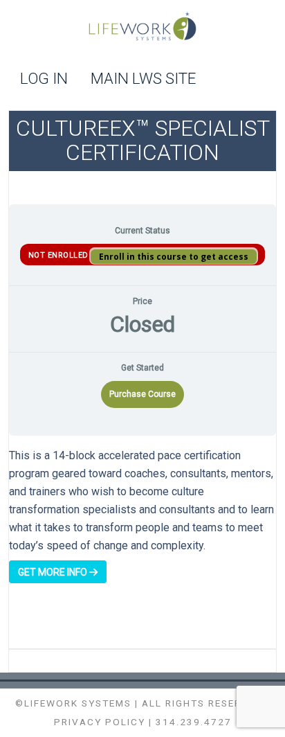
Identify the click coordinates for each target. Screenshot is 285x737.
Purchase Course (142, 394)
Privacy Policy (99, 721)
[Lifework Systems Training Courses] (142, 28)
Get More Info (53, 572)
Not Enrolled (59, 255)
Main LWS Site (143, 79)
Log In (44, 79)
